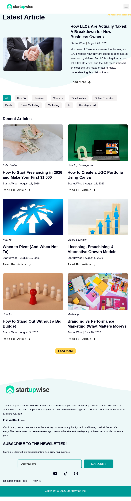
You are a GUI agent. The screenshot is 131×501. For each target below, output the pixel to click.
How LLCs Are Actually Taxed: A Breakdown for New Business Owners (98, 31)
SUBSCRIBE (98, 464)
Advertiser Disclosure (119, 14)
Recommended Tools (15, 480)
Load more (65, 351)
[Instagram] (76, 473)
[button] (126, 6)
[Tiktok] (66, 473)
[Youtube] (55, 473)
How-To (36, 480)
